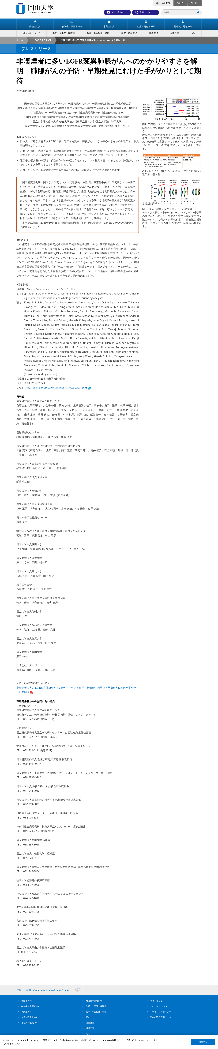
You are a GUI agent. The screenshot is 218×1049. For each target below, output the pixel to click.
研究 (88, 1017)
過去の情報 (78, 990)
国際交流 (90, 1028)
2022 (60, 990)
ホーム (19, 40)
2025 (36, 990)
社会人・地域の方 (29, 1022)
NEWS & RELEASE (42, 40)
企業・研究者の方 (29, 1017)
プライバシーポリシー (160, 1011)
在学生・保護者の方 (30, 1006)
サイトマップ (156, 1000)
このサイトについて (159, 1006)
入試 (88, 1033)
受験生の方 (26, 1000)
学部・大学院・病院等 (96, 1006)
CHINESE (194, 3)
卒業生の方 (26, 1011)
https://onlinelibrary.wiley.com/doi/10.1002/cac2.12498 (55, 387)
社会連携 (90, 1022)
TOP (212, 1044)
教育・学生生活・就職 (96, 1011)
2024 (44, 990)
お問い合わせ (117, 12)
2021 (68, 990)
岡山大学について (94, 1000)
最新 (28, 990)
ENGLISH (180, 3)
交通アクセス (146, 12)
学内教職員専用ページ (160, 1017)
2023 (52, 990)
